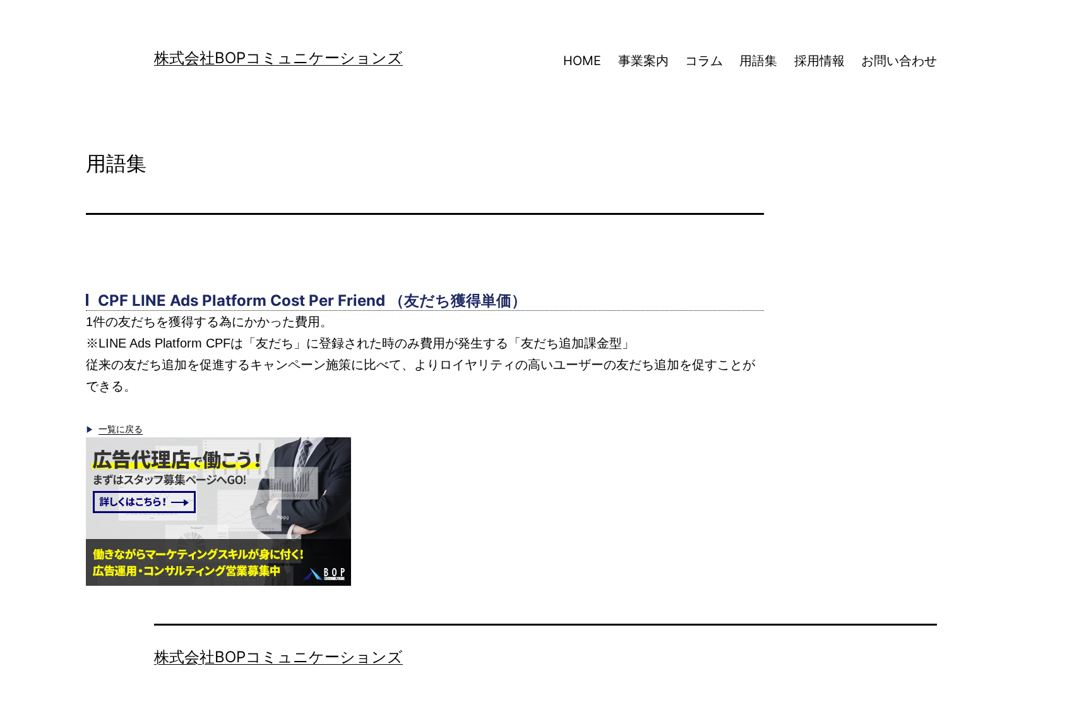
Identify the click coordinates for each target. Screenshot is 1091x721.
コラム (704, 60)
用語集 (758, 60)
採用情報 (819, 60)
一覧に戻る (120, 429)
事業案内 (643, 60)
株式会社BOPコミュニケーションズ (278, 58)
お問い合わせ (899, 60)
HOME (582, 60)
